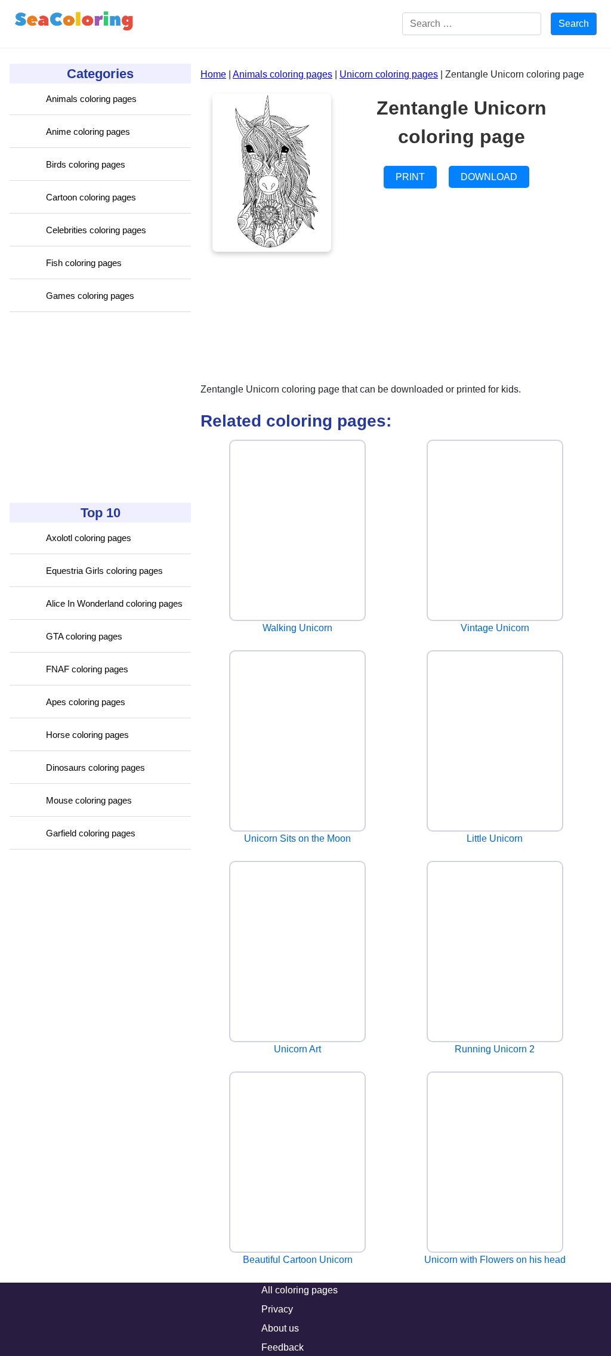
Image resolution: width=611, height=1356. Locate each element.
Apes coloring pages (85, 702)
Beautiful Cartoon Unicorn (298, 1260)
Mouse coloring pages (89, 800)
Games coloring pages (90, 296)
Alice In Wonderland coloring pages (114, 603)
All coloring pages (299, 1290)
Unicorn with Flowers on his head (495, 1260)
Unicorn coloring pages (389, 74)
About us (280, 1328)
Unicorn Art (297, 1049)
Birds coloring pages (85, 164)
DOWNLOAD (489, 177)
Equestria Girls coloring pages (104, 571)
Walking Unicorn (297, 628)
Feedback (282, 1347)
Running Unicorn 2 (495, 1049)
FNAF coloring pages (87, 669)
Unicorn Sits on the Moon (297, 838)
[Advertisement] (99, 407)
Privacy (277, 1309)
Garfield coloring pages (90, 833)
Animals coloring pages (91, 99)
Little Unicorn (495, 838)
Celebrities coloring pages (96, 230)
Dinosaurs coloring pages (95, 767)
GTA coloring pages (84, 636)
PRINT (410, 177)
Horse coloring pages (87, 735)
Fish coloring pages (84, 263)
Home (213, 74)
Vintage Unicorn (495, 628)
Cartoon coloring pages (91, 197)
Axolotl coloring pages (88, 538)
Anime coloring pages (88, 131)
